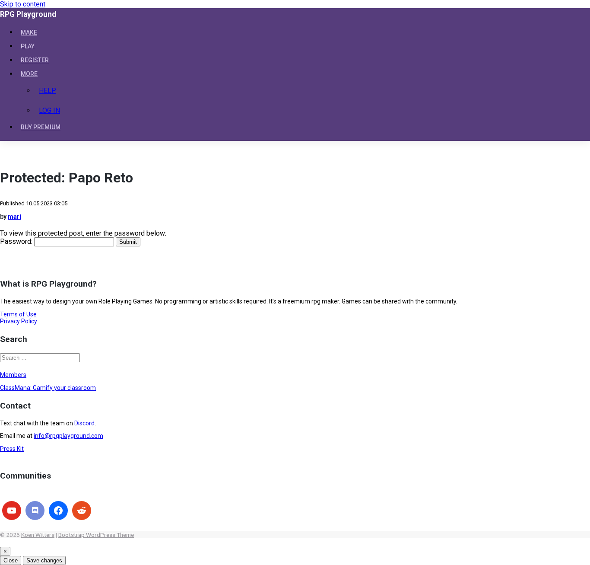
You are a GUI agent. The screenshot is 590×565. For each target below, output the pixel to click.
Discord (84, 423)
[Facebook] (58, 510)
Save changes (44, 560)
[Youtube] (11, 510)
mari (14, 216)
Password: (17, 241)
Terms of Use (18, 314)
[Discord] (35, 510)
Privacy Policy (18, 321)
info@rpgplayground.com (68, 435)
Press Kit (12, 448)
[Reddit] (81, 510)
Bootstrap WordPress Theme (96, 534)
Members (13, 374)
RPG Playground (28, 14)
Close (10, 560)
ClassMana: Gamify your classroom (48, 387)
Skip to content (22, 4)
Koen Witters (37, 534)
